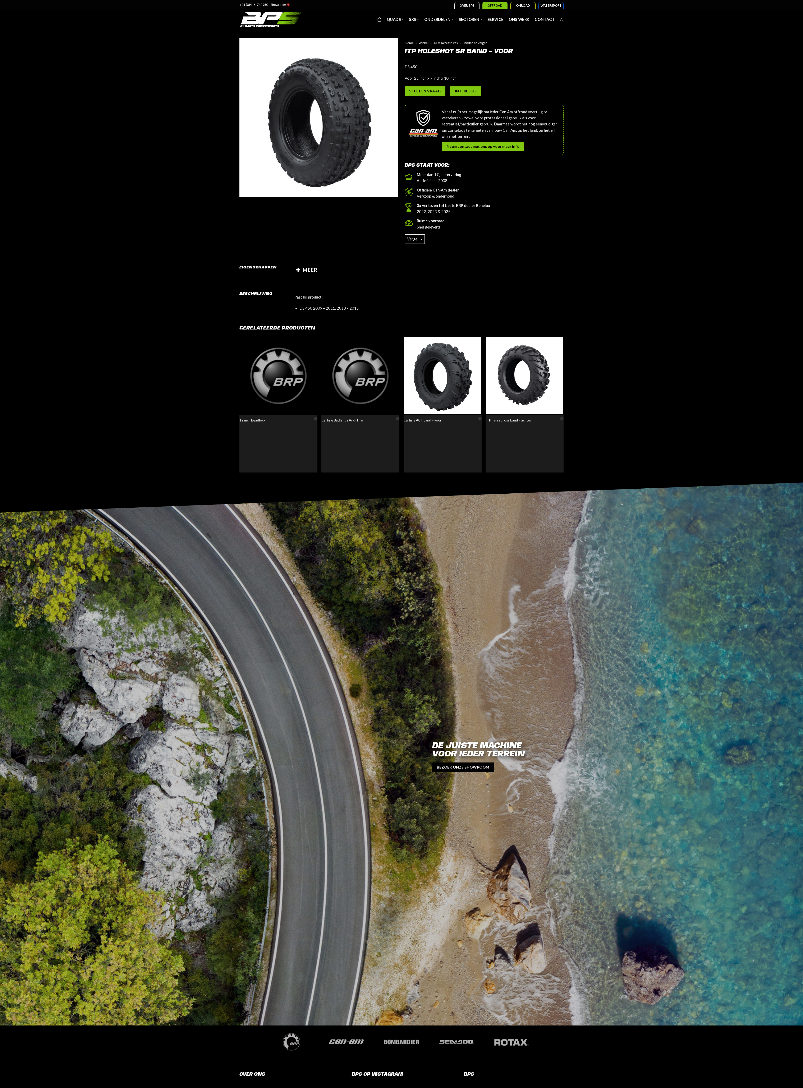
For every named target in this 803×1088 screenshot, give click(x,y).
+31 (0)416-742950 (253, 4)
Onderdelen (437, 19)
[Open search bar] (562, 19)
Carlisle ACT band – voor (423, 420)
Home (409, 43)
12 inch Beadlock (252, 420)
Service (496, 19)
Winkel (423, 43)
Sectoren (469, 19)
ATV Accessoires (445, 43)
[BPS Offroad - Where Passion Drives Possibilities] (276, 19)
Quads (394, 19)
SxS (412, 19)
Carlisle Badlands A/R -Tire (342, 420)
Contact (545, 19)
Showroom (278, 4)
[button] (245, 191)
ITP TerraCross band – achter (508, 420)
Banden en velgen (475, 43)
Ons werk (519, 19)
